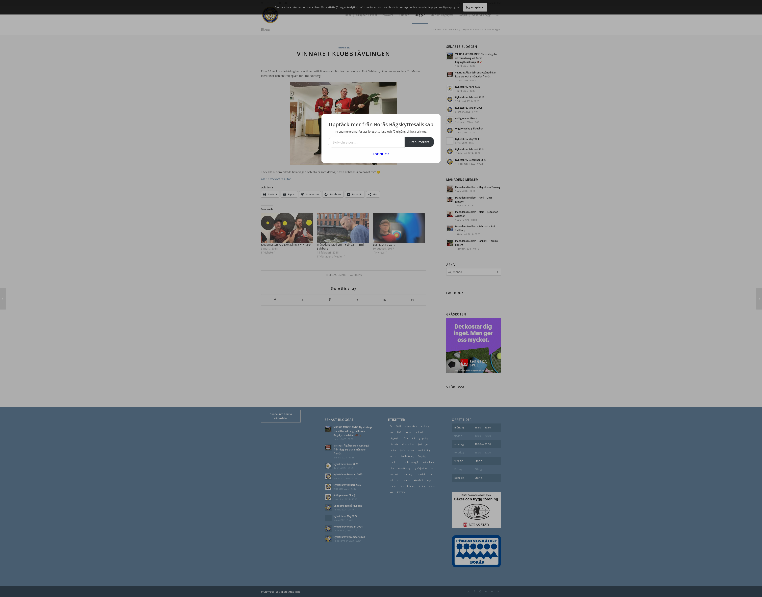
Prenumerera (419, 142)
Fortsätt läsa (381, 154)
